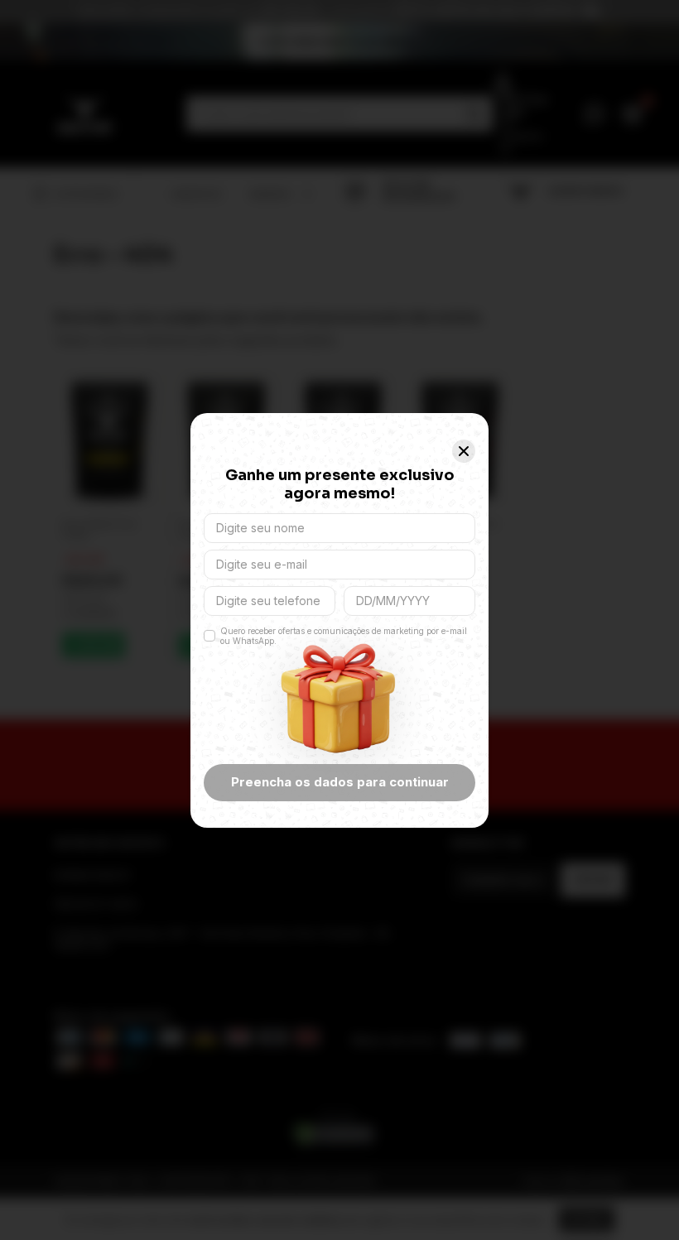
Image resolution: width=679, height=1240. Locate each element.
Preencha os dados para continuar (340, 782)
